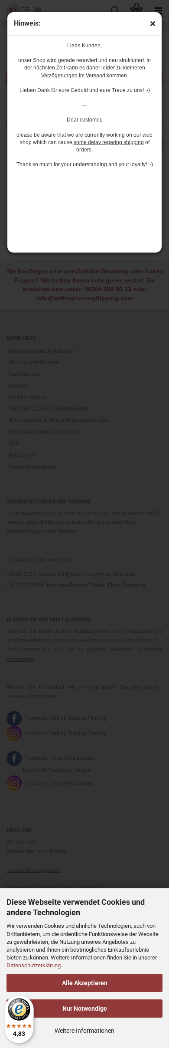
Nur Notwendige (84, 1008)
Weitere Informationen (84, 1030)
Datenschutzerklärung (33, 965)
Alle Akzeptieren (84, 982)
